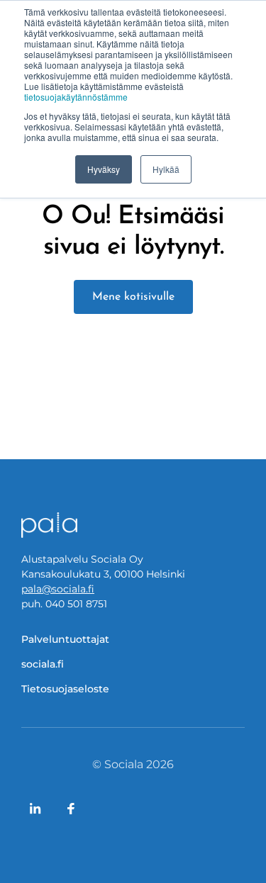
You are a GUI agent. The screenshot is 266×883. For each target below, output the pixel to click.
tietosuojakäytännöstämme (76, 97)
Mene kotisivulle (133, 297)
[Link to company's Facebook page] (71, 808)
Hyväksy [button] (103, 169)
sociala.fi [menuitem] (42, 664)
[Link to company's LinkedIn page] (35, 808)
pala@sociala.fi (57, 589)
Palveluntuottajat (65, 639)
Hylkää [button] (166, 169)
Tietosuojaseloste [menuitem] (65, 688)
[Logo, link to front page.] (49, 525)
